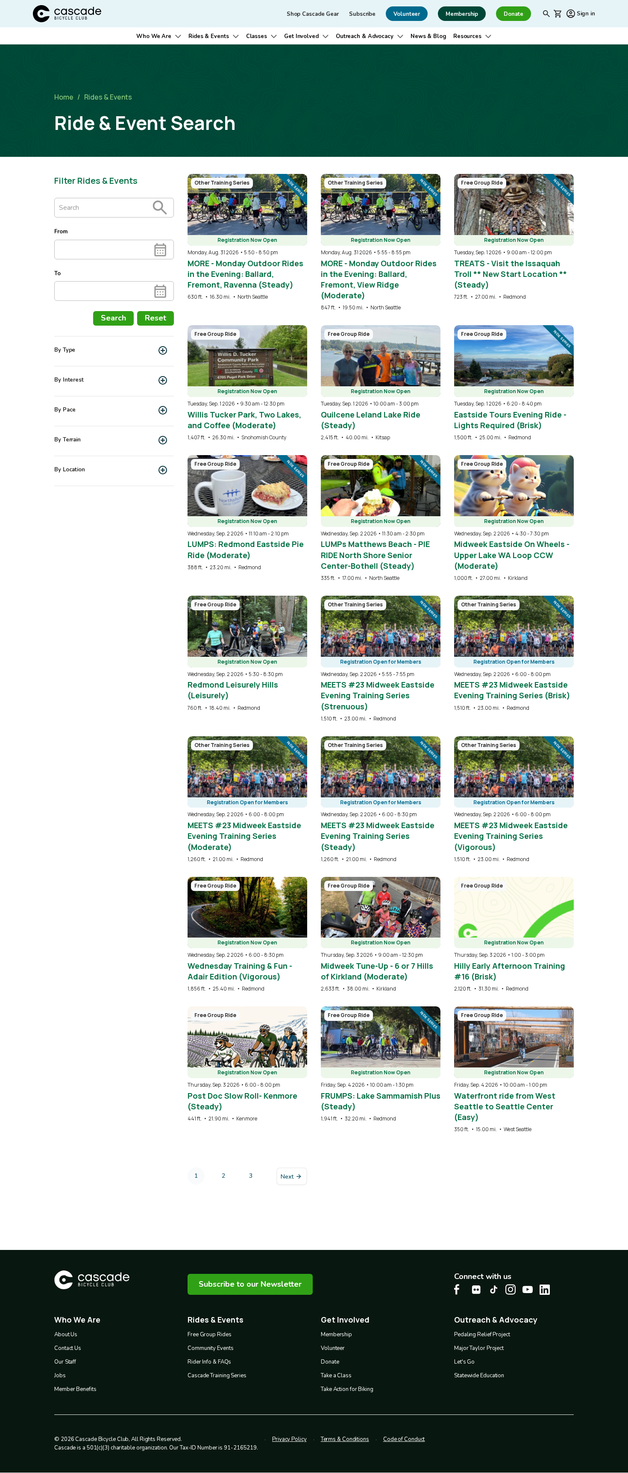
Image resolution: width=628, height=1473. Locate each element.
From (60, 231)
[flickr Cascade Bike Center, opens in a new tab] (476, 1289)
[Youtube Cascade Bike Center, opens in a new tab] (527, 1289)
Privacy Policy (289, 1439)
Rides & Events (208, 36)
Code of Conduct (404, 1439)
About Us (65, 1334)
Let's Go (464, 1362)
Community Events (210, 1348)
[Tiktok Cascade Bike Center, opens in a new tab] (493, 1289)
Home (63, 97)
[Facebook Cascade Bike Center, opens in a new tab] (459, 1289)
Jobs (60, 1375)
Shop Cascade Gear (313, 14)
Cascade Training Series (217, 1375)
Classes (256, 36)
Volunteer (333, 1348)
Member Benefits (75, 1389)
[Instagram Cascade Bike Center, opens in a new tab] (510, 1289)
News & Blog (428, 36)
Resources (467, 36)
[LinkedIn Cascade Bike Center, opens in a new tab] (545, 1290)
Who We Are (153, 36)
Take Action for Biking (347, 1389)
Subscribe (362, 14)
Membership (336, 1334)
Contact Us (67, 1348)
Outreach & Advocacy (364, 36)
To (57, 273)
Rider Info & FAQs (209, 1362)
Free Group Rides (209, 1334)
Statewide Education (479, 1375)
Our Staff (65, 1362)
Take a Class (336, 1375)
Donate (330, 1362)
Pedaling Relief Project (482, 1334)
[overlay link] (247, 237)
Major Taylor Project (479, 1348)
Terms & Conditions (345, 1439)
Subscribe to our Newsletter (250, 1284)
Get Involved (301, 36)
